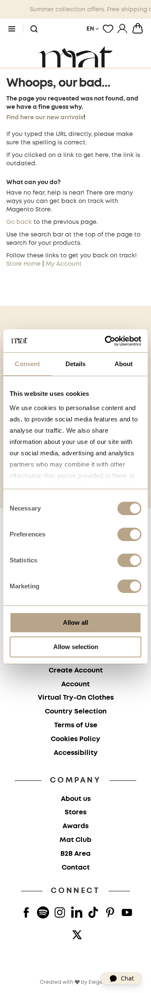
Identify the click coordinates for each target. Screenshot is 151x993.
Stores (75, 812)
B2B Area (75, 854)
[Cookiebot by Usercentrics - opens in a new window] (106, 341)
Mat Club (75, 840)
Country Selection (76, 711)
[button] (33, 29)
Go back (19, 222)
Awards (75, 826)
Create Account (76, 670)
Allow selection (75, 646)
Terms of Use (75, 725)
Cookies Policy (75, 739)
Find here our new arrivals (44, 117)
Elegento (100, 982)
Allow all (75, 622)
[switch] (129, 535)
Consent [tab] (27, 363)
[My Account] (122, 28)
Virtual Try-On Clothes (76, 698)
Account (75, 684)
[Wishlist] (108, 28)
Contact (76, 868)
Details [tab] (75, 363)
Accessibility (76, 753)
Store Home (23, 264)
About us (76, 799)
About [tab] (124, 363)
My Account (64, 264)
